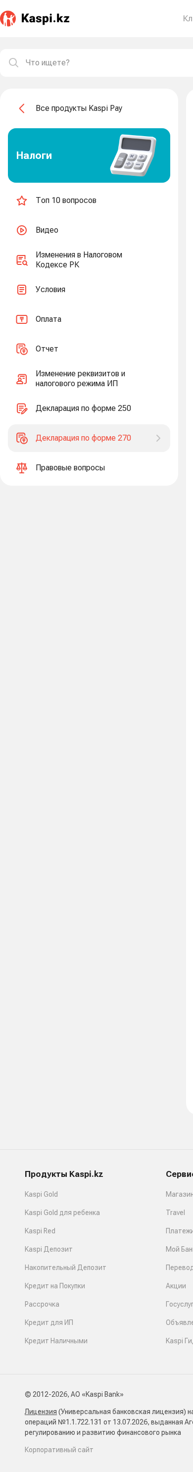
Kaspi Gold (41, 1194)
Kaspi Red (40, 1231)
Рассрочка (42, 1304)
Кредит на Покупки (55, 1286)
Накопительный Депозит (65, 1267)
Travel (175, 1213)
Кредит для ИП (49, 1322)
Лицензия (41, 1412)
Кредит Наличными (56, 1341)
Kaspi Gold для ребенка (62, 1213)
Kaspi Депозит (49, 1249)
